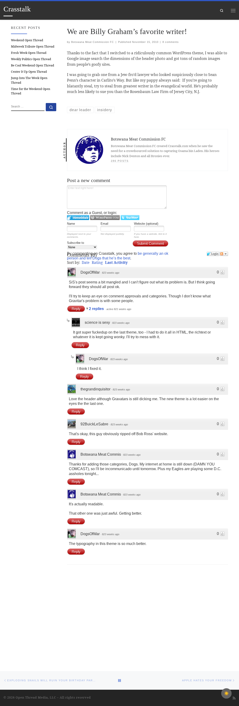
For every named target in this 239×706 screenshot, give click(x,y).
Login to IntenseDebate (78, 217)
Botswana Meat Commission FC (92, 42)
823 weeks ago (110, 272)
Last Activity (116, 262)
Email (104, 223)
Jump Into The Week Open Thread (29, 80)
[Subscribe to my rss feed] (234, 698)
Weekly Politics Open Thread (31, 59)
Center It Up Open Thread (29, 72)
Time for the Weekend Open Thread (30, 91)
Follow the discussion (224, 254)
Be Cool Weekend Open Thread (32, 65)
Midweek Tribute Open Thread (32, 46)
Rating (97, 262)
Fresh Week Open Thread (28, 53)
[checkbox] (226, 693)
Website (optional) (146, 223)
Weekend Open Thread (27, 40)
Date (85, 262)
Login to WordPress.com (105, 217)
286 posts (120, 160)
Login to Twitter (130, 217)
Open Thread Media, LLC (36, 697)
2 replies (97, 309)
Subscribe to (75, 243)
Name (71, 223)
